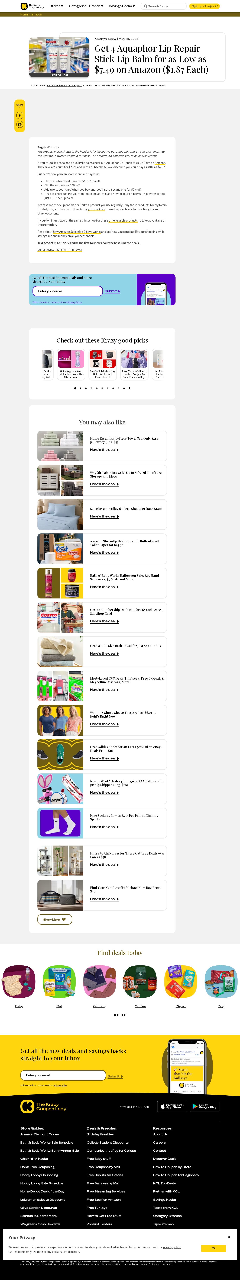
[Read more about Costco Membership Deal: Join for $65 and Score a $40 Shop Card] (60, 617)
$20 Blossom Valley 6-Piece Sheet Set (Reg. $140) (126, 508)
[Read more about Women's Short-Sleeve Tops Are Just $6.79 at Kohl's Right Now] (60, 720)
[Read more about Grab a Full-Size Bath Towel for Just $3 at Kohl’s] (60, 651)
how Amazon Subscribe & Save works (77, 231)
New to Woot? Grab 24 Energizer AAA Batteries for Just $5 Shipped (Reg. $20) (127, 783)
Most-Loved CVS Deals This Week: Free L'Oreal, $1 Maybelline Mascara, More (127, 680)
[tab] (80, 388)
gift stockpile (96, 209)
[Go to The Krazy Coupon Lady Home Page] (32, 6)
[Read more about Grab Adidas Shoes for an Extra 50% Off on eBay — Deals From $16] (60, 754)
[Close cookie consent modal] (229, 1238)
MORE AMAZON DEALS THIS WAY (59, 250)
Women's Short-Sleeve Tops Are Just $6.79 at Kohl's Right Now (123, 714)
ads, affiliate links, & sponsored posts (64, 85)
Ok (213, 1248)
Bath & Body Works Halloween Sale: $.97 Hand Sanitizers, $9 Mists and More (124, 577)
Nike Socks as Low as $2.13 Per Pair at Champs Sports (124, 817)
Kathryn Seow (105, 39)
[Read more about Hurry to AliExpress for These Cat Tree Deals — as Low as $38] (60, 861)
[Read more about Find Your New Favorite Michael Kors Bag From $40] (60, 895)
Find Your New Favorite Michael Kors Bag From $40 (125, 889)
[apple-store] (172, 1106)
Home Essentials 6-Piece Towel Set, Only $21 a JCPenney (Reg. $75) (124, 440)
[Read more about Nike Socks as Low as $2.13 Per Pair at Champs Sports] (60, 823)
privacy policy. (172, 1247)
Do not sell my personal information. (56, 1252)
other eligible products (123, 220)
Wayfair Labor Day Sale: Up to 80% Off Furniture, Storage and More (126, 474)
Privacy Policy (75, 302)
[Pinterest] (19, 124)
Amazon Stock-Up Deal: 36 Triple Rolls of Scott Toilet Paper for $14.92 (124, 543)
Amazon (160, 162)
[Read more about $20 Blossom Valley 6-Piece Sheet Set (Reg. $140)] (60, 514)
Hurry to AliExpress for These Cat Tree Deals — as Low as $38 (127, 855)
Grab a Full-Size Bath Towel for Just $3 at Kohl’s (125, 646)
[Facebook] (19, 115)
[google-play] (205, 1106)
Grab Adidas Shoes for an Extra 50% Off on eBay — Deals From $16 (127, 749)
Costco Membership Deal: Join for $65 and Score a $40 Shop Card (126, 611)
